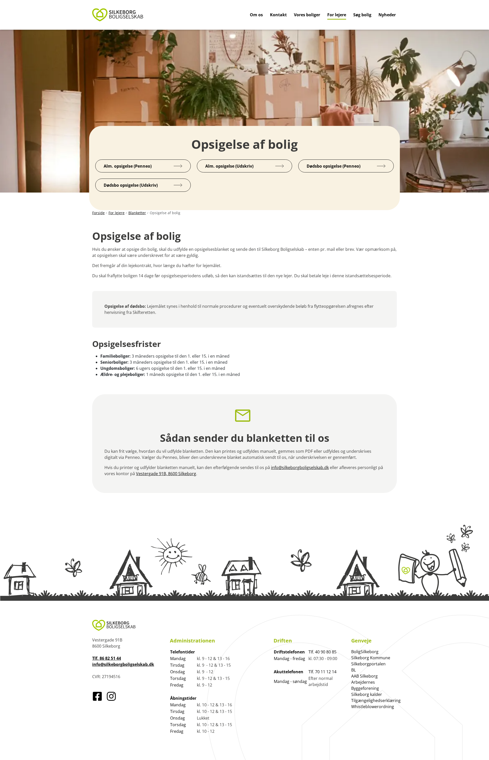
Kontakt (278, 15)
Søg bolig (362, 15)
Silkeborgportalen (368, 664)
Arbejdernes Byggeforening (365, 685)
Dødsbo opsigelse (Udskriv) (131, 185)
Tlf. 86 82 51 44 (106, 658)
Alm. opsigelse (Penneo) (128, 166)
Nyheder (387, 15)
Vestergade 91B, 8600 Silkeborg (166, 473)
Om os (256, 15)
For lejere (336, 15)
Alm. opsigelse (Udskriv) (229, 166)
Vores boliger (307, 15)
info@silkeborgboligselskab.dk (300, 467)
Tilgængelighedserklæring (376, 700)
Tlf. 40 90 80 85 (322, 652)
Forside (98, 212)
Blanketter (137, 212)
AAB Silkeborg (364, 676)
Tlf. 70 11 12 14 (322, 672)
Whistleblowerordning (372, 706)
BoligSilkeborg (364, 651)
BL (353, 670)
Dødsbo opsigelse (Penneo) (333, 166)
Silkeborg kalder (366, 694)
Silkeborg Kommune (370, 658)
